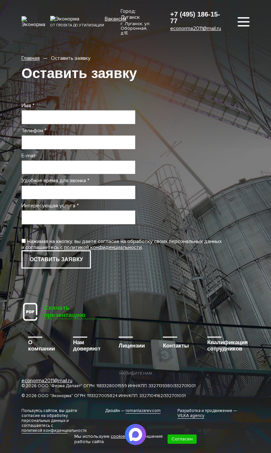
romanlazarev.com (143, 410)
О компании (41, 345)
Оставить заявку (56, 259)
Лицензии (132, 346)
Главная (30, 58)
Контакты (176, 346)
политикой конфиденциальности (103, 247)
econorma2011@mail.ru (195, 28)
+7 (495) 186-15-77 (195, 17)
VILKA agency (190, 415)
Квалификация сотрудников (227, 345)
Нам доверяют (86, 345)
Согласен (182, 439)
